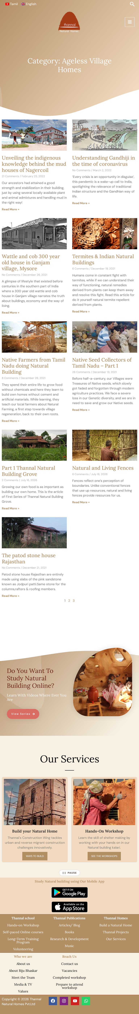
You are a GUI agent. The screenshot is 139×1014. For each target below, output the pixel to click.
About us (23, 964)
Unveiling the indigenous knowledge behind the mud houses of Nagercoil (34, 164)
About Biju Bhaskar (23, 971)
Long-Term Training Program (23, 940)
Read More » (10, 209)
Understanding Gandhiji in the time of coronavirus (103, 161)
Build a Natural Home (115, 925)
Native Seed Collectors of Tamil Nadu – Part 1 (102, 362)
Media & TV (23, 984)
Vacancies (69, 971)
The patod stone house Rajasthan (29, 558)
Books (69, 932)
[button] (132, 4)
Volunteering (23, 949)
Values (23, 991)
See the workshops (35, 856)
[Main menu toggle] (129, 22)
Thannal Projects (116, 932)
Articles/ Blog (69, 925)
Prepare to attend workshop (69, 986)
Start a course (104, 856)
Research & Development (69, 939)
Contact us (69, 964)
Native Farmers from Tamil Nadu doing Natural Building (33, 365)
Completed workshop (69, 977)
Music (69, 946)
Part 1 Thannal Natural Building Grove (28, 471)
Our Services (116, 939)
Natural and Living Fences (103, 468)
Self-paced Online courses (23, 932)
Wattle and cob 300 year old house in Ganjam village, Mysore (31, 262)
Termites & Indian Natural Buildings (103, 259)
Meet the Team (23, 977)
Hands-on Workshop (23, 925)
